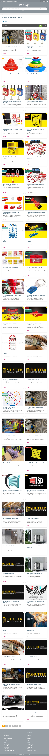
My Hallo (43, 1)
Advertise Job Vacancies (9, 750)
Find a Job (29, 748)
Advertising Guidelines (31, 733)
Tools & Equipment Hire (13, 14)
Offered (20, 14)
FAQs (28, 740)
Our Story (6, 733)
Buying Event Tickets (31, 750)
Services (6, 14)
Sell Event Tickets (7, 748)
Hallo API (29, 738)
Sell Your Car (6, 747)
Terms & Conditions (8, 738)
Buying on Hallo (30, 744)
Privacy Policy (6, 740)
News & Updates (7, 735)
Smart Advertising (30, 737)
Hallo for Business (7, 745)
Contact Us (6, 737)
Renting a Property (31, 745)
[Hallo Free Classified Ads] (24, 4)
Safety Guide (29, 735)
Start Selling (6, 744)
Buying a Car (29, 747)
